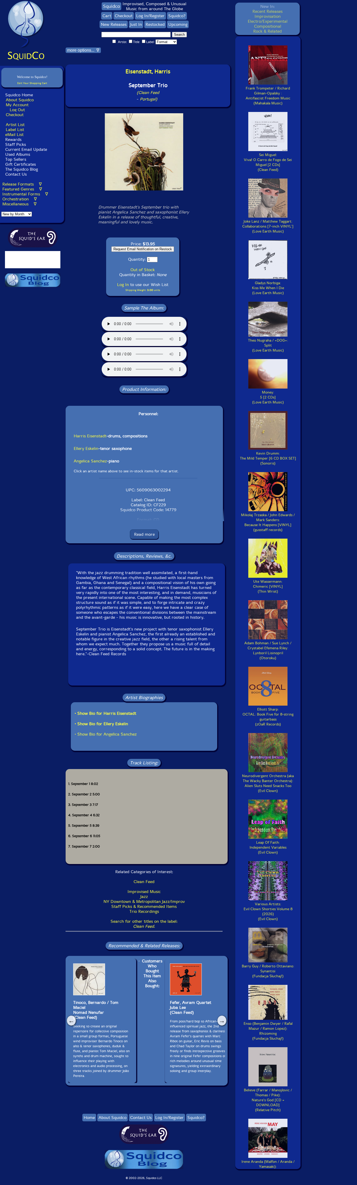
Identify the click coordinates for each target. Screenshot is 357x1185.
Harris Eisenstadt (90, 435)
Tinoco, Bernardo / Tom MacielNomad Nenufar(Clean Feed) (95, 1010)
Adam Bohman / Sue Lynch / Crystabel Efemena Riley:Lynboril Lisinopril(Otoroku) (267, 650)
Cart (106, 15)
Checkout (15, 114)
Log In (123, 284)
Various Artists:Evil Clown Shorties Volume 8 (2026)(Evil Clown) (268, 911)
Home (89, 1117)
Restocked (155, 24)
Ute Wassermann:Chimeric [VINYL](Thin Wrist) (268, 586)
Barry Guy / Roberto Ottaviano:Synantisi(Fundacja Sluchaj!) (268, 971)
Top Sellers (15, 159)
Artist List (15, 124)
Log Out (17, 109)
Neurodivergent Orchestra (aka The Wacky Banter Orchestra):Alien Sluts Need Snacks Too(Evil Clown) (268, 783)
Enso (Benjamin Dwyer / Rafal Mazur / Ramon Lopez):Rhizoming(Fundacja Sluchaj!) (268, 1031)
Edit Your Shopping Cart (32, 83)
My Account (17, 104)
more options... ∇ (83, 50)
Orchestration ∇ (19, 198)
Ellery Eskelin (86, 448)
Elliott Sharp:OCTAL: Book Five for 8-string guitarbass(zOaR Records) (268, 717)
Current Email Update (25, 149)
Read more (144, 534)
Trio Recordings (144, 911)
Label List (15, 129)
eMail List (14, 134)
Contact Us (15, 174)
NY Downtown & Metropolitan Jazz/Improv (144, 901)
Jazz (144, 896)
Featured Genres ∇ (22, 189)
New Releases (113, 24)
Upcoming (177, 24)
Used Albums (17, 154)
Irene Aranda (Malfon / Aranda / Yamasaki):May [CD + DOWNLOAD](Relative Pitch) (268, 1169)
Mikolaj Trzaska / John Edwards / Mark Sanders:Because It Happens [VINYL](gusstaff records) (268, 522)
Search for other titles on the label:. (144, 924)
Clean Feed (144, 881)
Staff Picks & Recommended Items (144, 906)
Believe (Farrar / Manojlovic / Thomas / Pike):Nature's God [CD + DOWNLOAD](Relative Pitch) (268, 1100)
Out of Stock (142, 269)
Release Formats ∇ (22, 184)
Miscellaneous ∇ (19, 203)
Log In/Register (150, 15)
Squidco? (177, 15)
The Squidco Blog (21, 169)
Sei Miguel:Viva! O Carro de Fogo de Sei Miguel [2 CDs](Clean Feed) (268, 162)
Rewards (13, 139)
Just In (136, 24)
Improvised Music (144, 891)
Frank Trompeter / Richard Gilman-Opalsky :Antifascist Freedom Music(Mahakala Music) (268, 95)
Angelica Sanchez (90, 460)
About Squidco (20, 99)
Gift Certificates (20, 164)
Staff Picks (15, 144)
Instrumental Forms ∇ (25, 194)
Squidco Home (19, 94)
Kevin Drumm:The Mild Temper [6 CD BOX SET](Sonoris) (268, 458)
